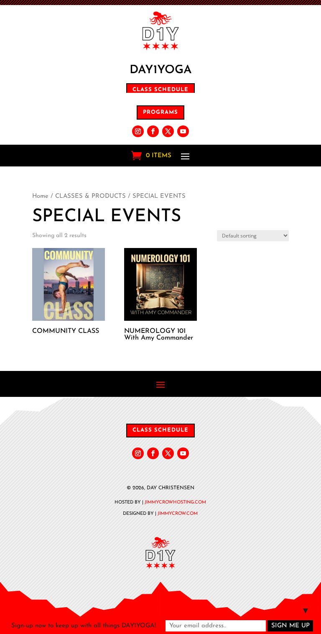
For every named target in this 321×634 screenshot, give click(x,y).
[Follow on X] (168, 131)
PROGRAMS (160, 112)
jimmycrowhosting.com (175, 502)
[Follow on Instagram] (138, 131)
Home (40, 196)
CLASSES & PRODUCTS (90, 196)
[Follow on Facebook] (153, 131)
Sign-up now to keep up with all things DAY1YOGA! (83, 626)
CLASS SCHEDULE (160, 89)
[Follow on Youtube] (183, 131)
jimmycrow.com (178, 513)
